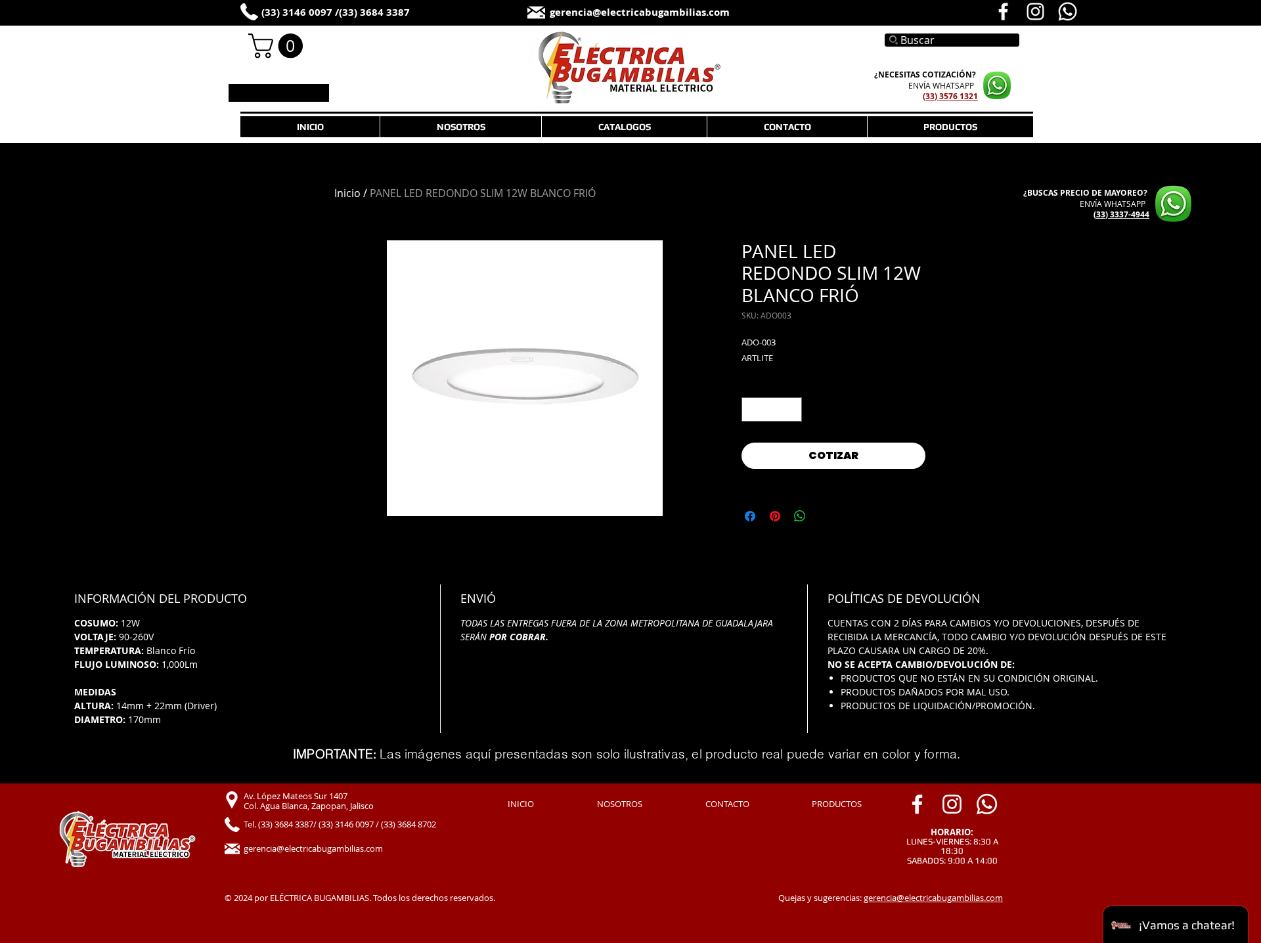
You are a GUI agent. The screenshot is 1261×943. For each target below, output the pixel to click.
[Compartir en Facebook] (750, 516)
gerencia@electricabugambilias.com (933, 898)
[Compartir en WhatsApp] (800, 516)
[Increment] (792, 409)
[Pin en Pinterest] (775, 516)
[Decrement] (751, 409)
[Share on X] (825, 516)
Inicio (347, 193)
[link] (278, 45)
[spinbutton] (772, 409)
